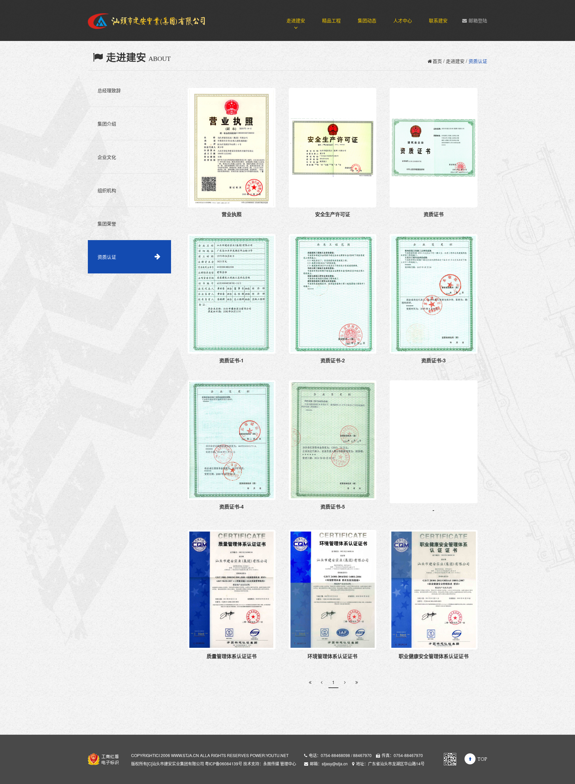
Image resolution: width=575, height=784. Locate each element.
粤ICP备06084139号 (223, 763)
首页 (437, 61)
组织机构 (106, 190)
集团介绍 (106, 123)
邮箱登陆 (478, 20)
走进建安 (296, 20)
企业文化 (106, 157)
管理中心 (288, 763)
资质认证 (106, 256)
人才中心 (402, 20)
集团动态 (367, 20)
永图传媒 (271, 763)
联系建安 (438, 20)
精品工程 (331, 20)
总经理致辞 (109, 90)
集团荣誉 (106, 223)
